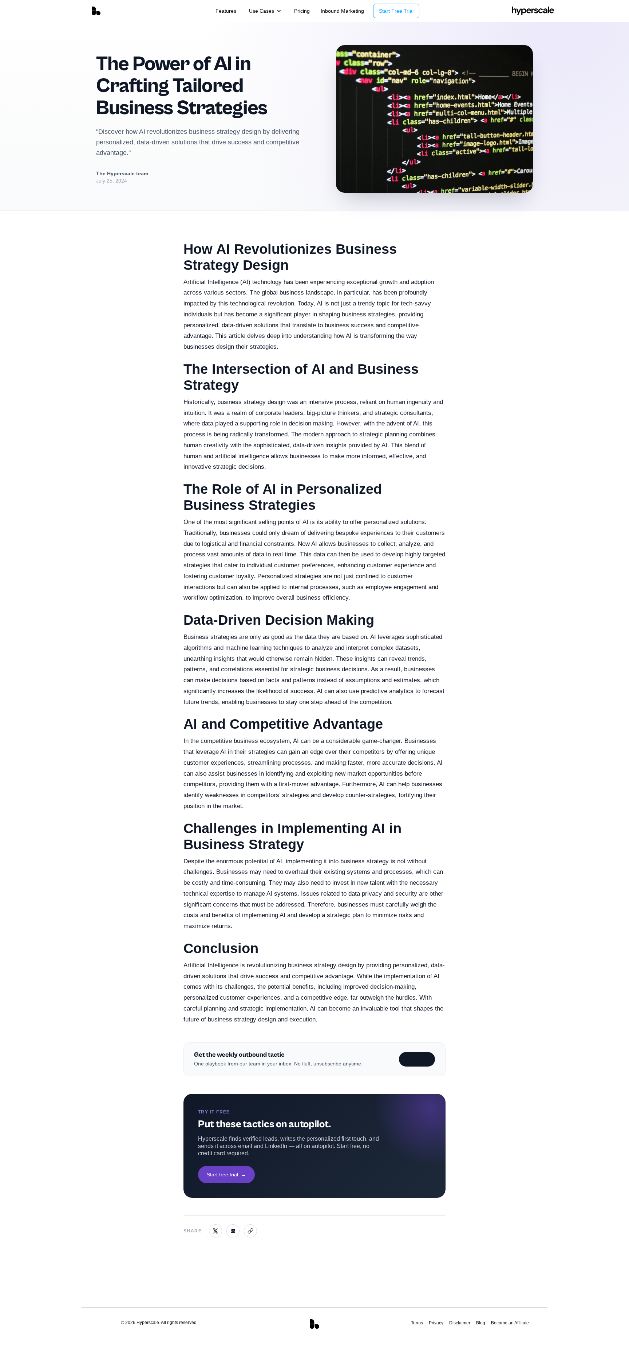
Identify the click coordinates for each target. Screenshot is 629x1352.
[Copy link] (250, 1230)
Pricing (302, 11)
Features (225, 11)
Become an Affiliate (510, 1322)
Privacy (436, 1322)
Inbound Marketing (342, 11)
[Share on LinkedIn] (233, 1230)
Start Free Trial (396, 11)
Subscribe (417, 1059)
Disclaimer (459, 1322)
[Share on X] (215, 1230)
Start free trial (226, 1174)
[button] (265, 11)
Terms (417, 1322)
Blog (480, 1322)
